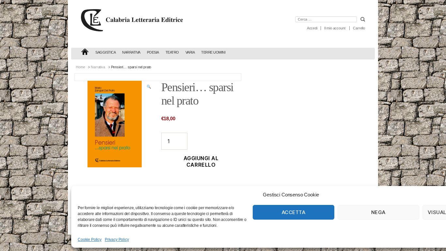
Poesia (153, 52)
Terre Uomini (213, 52)
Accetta (294, 212)
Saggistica (105, 52)
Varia (190, 52)
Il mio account (334, 28)
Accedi (312, 28)
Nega (378, 212)
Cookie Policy (90, 239)
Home (80, 67)
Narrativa (131, 52)
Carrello (359, 28)
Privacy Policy (117, 239)
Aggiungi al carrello (201, 161)
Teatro (172, 52)
